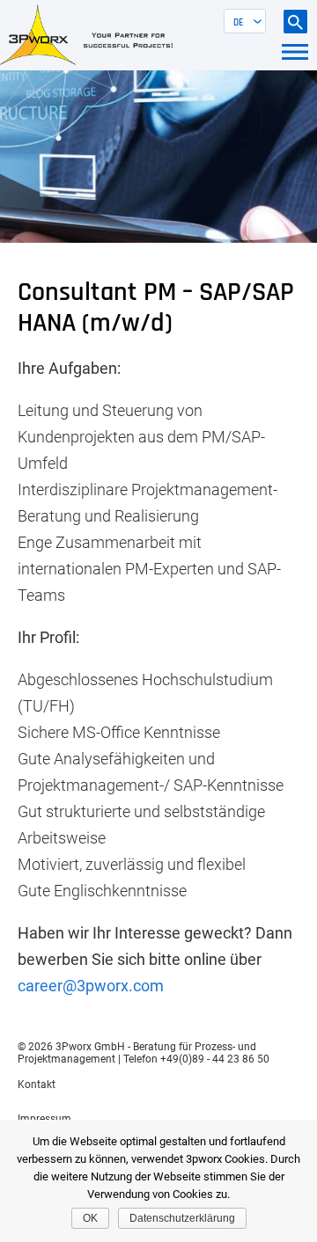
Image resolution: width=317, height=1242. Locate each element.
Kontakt (36, 1084)
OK (90, 1218)
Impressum (44, 1119)
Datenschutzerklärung (182, 1218)
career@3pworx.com (91, 985)
